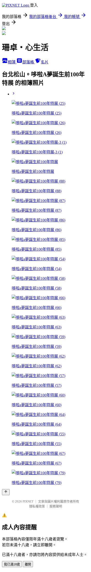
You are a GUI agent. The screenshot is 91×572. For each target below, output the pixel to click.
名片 (45, 62)
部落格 (28, 62)
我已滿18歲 (12, 564)
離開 (28, 564)
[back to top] (6, 492)
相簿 (12, 62)
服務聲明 (56, 506)
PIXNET (28, 501)
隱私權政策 (37, 506)
